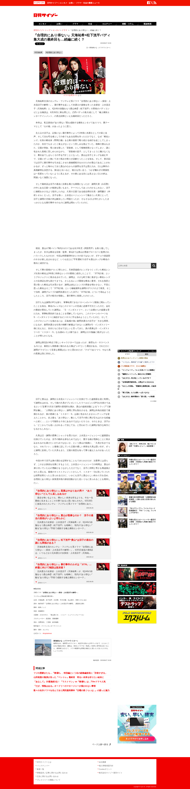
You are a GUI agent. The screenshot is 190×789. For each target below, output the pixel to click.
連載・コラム (128, 24)
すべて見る (151, 351)
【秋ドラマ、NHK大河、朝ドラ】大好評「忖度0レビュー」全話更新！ (142, 445)
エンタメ (42, 24)
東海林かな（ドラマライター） (100, 48)
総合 (146, 354)
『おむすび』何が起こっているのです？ (136, 378)
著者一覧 (40, 769)
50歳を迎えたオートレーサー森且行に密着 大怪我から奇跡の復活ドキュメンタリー (142, 462)
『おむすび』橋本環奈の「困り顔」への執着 (138, 396)
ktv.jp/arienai (47, 633)
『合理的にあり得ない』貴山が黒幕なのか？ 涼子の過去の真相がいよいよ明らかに (64, 517)
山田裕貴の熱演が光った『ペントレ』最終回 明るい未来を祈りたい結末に (69, 677)
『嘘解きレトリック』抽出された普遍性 (136, 374)
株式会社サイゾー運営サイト (110, 773)
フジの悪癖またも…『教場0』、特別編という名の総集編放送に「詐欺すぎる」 (70, 673)
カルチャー (107, 24)
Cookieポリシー (105, 769)
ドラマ (127, 354)
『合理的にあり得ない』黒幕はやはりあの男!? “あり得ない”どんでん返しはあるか (63, 492)
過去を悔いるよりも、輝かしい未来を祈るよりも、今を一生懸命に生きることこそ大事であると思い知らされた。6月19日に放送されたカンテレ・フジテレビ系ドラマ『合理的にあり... (64, 501)
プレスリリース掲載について (48, 780)
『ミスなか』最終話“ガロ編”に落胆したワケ (138, 362)
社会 (90, 24)
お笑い (59, 24)
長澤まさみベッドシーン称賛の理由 (134, 358)
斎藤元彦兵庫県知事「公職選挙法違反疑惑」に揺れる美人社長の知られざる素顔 (142, 499)
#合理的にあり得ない (54, 52)
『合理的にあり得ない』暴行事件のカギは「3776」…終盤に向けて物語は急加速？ (63, 566)
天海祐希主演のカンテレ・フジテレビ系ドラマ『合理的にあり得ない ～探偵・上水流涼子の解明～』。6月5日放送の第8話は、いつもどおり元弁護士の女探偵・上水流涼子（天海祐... (64, 550)
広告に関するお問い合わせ (48, 776)
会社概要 (102, 762)
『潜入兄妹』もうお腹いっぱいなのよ (135, 392)
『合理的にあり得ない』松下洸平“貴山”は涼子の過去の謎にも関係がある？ (64, 541)
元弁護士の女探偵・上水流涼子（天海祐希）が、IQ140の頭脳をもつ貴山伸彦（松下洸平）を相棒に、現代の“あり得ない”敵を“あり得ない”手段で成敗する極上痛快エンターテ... (63, 525)
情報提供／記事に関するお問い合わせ (52, 773)
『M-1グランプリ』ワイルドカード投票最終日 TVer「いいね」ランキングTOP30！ (142, 510)
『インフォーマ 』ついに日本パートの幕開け (138, 370)
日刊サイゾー (42, 509)
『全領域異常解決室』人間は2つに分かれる (137, 382)
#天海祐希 (38, 52)
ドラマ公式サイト (70, 95)
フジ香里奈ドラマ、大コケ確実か (133, 366)
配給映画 (147, 24)
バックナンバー (43, 766)
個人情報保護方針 (106, 766)
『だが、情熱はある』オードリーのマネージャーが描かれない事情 (65, 686)
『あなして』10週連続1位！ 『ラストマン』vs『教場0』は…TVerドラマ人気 (70, 682)
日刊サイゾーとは (44, 762)
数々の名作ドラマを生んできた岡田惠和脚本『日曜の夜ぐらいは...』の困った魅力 (72, 690)
